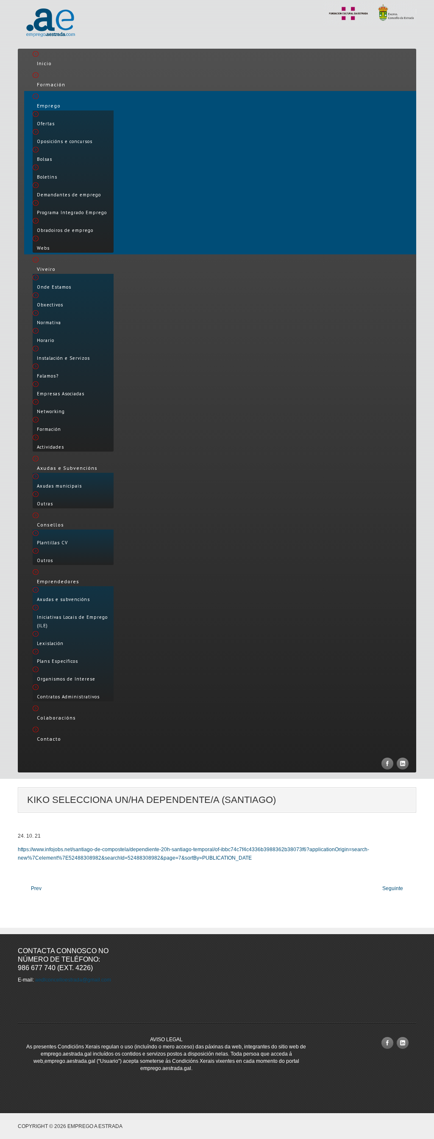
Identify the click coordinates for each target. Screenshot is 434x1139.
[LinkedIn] (403, 763)
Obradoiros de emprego (65, 230)
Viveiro (46, 269)
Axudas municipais (59, 486)
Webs (43, 248)
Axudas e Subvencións (67, 468)
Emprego (49, 105)
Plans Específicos (57, 661)
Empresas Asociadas (60, 394)
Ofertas (46, 124)
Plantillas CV (52, 543)
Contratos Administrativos (68, 697)
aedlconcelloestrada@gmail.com (73, 980)
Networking (51, 411)
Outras (45, 504)
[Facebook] (387, 763)
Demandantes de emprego (69, 195)
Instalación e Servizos (63, 358)
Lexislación (50, 643)
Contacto (49, 739)
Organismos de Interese (66, 679)
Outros (45, 560)
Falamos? (47, 376)
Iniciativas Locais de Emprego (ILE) (72, 621)
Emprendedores (58, 581)
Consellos (50, 524)
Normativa (49, 322)
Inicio (44, 63)
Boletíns (47, 177)
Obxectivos (50, 305)
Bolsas (44, 159)
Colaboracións (56, 717)
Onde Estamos (54, 287)
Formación (51, 84)
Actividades (50, 447)
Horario (45, 340)
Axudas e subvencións (63, 599)
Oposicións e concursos (64, 141)
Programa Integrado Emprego (72, 212)
